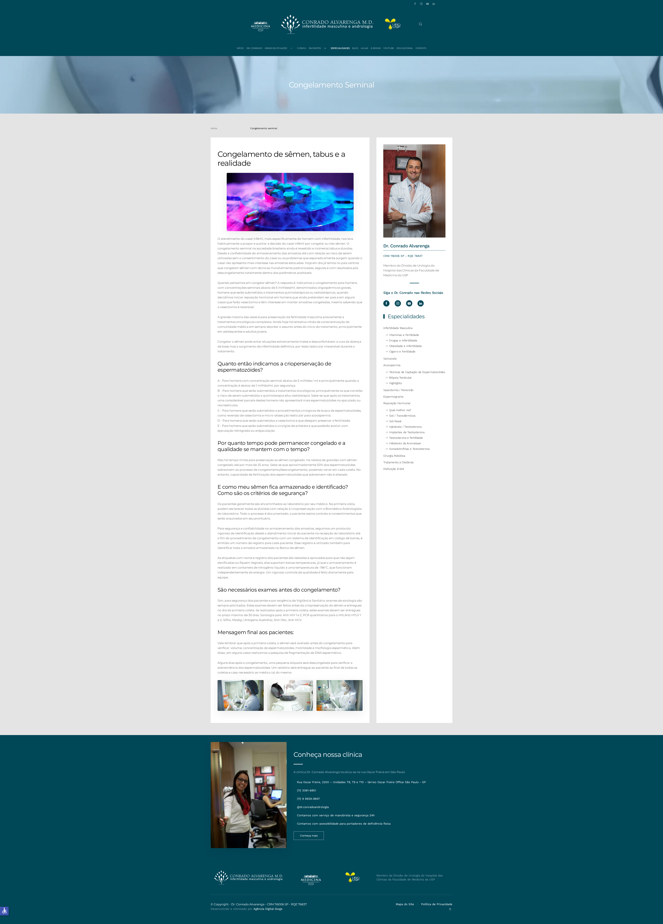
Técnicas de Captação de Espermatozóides (417, 372)
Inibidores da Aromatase (405, 443)
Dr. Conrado (254, 48)
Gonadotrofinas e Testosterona (409, 449)
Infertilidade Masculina (397, 328)
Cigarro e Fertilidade (402, 351)
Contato (421, 48)
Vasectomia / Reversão (398, 390)
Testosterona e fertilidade (406, 437)
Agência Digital (263, 909)
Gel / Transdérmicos (402, 415)
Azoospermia (391, 365)
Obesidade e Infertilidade (405, 346)
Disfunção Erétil (393, 469)
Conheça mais (309, 835)
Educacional (405, 48)
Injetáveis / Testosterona (405, 426)
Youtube (388, 48)
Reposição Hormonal (396, 403)
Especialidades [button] (340, 48)
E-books (376, 48)
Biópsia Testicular (400, 377)
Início (240, 48)
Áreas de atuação (276, 48)
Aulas (364, 48)
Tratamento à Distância (398, 462)
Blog (355, 48)
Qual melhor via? (400, 410)
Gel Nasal (395, 421)
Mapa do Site (405, 904)
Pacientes (315, 48)
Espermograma (393, 396)
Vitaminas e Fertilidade (404, 335)
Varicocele (390, 358)
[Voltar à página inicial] (327, 24)
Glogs (278, 909)
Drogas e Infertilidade (403, 340)
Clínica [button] (301, 48)
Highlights (395, 383)
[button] (420, 24)
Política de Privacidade (436, 904)
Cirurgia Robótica (394, 455)
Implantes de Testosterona (406, 432)
